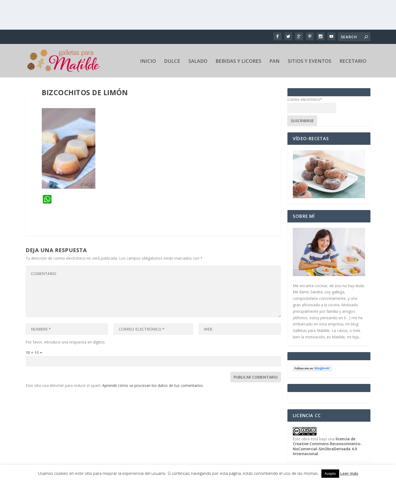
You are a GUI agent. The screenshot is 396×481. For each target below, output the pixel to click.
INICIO (148, 61)
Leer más (349, 473)
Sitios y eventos (309, 61)
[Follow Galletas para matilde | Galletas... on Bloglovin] (312, 369)
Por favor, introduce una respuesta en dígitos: (65, 342)
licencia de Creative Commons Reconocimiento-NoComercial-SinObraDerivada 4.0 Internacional (327, 446)
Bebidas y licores (238, 61)
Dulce (172, 61)
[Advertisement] (198, 15)
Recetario (352, 61)
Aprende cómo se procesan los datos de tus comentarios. (153, 385)
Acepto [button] (330, 473)
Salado (197, 61)
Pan (274, 61)
